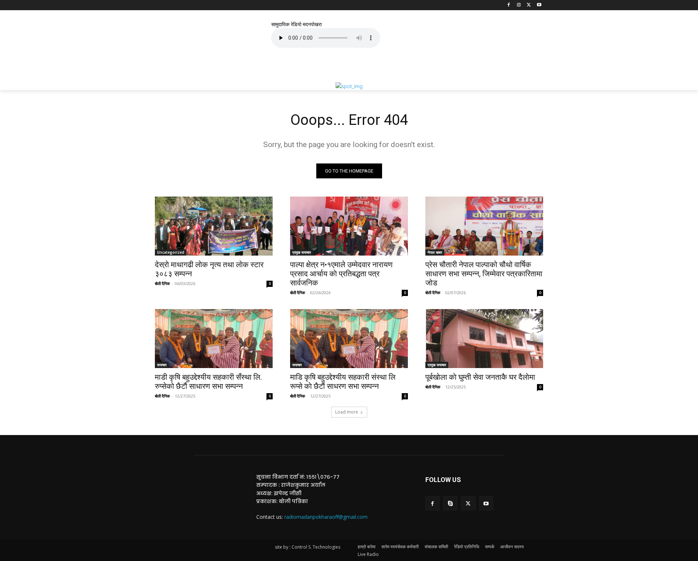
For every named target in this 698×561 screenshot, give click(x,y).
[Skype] (450, 503)
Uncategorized (170, 252)
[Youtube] (539, 5)
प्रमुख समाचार (301, 252)
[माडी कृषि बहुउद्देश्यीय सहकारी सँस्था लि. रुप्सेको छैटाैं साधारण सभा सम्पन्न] (214, 338)
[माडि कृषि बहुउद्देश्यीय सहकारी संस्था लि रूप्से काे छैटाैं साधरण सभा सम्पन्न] (349, 338)
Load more (346, 412)
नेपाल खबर (435, 252)
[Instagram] (519, 5)
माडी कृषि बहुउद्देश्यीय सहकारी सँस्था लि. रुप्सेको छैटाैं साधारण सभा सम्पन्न (208, 382)
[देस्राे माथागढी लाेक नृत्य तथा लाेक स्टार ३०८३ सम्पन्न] (214, 226)
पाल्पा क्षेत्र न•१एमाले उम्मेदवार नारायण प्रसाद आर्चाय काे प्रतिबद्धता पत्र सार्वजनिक (341, 273)
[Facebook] (509, 5)
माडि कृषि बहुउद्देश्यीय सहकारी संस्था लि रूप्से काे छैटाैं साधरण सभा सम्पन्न (343, 382)
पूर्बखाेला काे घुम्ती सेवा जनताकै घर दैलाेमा (480, 377)
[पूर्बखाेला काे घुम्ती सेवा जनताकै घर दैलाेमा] (484, 338)
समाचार (162, 364)
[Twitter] (529, 5)
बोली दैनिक (162, 283)
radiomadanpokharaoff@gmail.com (326, 516)
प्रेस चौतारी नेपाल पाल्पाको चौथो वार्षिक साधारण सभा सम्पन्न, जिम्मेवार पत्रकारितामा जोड (483, 273)
